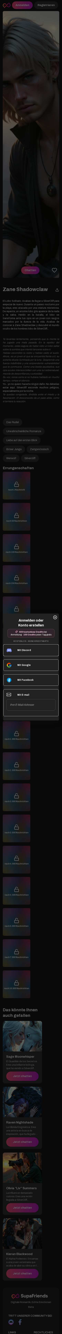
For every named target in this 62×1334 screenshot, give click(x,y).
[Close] (55, 617)
